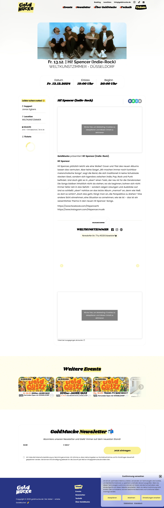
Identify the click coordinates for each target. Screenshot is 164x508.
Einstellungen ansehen (151, 498)
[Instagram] (134, 2)
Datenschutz (128, 503)
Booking (97, 2)
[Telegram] (136, 101)
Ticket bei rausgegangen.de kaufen (70, 340)
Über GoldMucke (106, 7)
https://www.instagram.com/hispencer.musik (81, 209)
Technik (126, 7)
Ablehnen (131, 498)
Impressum (138, 503)
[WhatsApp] (133, 101)
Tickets (141, 7)
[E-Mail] (140, 101)
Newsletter (83, 7)
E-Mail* (66, 445)
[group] (36, 387)
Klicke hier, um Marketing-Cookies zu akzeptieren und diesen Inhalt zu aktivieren (99, 130)
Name (25, 445)
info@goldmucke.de (122, 2)
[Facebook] (143, 2)
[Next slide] (141, 387)
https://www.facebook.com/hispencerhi (78, 206)
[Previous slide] (23, 387)
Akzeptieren (112, 498)
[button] (160, 476)
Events (67, 7)
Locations (107, 2)
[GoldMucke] (25, 7)
